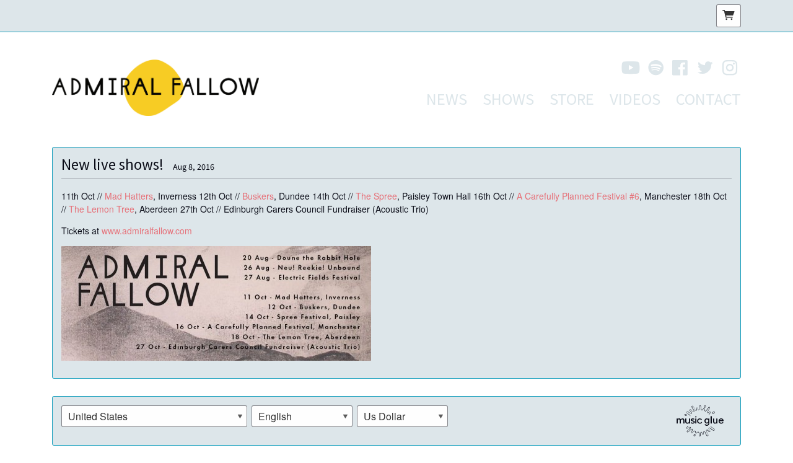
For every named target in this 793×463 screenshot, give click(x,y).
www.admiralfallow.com (147, 230)
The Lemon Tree (101, 209)
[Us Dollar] (402, 416)
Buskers (258, 196)
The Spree (376, 196)
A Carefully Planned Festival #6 (578, 196)
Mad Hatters (129, 196)
